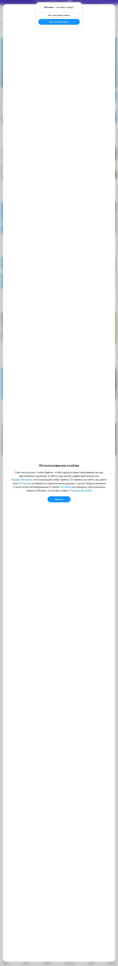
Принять (59, 499)
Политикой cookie (81, 490)
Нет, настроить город (59, 15)
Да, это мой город (59, 21)
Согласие (24, 483)
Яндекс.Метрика (21, 479)
